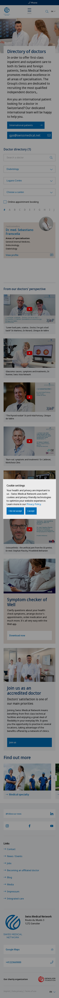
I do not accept (15, 511)
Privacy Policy (33, 504)
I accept (31, 511)
